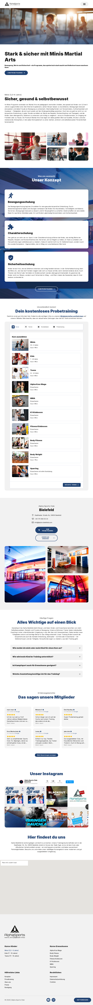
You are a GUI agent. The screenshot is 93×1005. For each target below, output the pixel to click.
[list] (46, 409)
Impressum (53, 976)
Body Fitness (54, 953)
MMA (51, 964)
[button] (84, 4)
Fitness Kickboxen (56, 959)
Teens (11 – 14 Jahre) (12, 956)
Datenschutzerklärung (57, 979)
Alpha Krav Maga (56, 950)
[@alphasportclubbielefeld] (21, 782)
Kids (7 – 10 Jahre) (11, 953)
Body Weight (54, 956)
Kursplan (8, 976)
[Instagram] (53, 1000)
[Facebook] (48, 1000)
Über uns (8, 982)
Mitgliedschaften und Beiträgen (71, 316)
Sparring (53, 967)
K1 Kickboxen (54, 961)
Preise (7, 985)
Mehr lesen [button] (11, 723)
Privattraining (9, 979)
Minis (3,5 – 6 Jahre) (12, 950)
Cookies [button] (53, 982)
